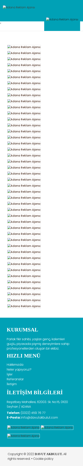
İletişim (12, 384)
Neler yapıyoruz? (19, 369)
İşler (10, 374)
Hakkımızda (15, 364)
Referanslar (15, 379)
